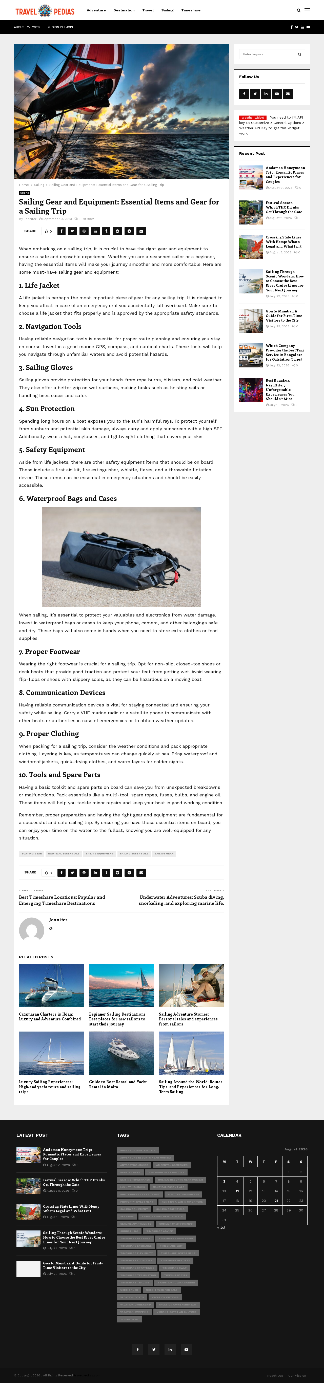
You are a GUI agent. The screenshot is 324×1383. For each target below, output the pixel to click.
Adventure (96, 10)
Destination (124, 10)
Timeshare (190, 10)
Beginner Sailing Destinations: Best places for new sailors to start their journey (118, 1019)
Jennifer (30, 219)
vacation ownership (135, 1304)
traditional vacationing (176, 1282)
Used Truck (129, 1289)
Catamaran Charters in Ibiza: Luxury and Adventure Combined (50, 1017)
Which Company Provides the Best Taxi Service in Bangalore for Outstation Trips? (285, 352)
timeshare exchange (136, 1245)
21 (276, 1201)
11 (237, 1191)
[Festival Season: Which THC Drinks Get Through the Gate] (251, 212)
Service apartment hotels (162, 1216)
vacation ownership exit (178, 1304)
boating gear (32, 853)
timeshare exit (171, 1245)
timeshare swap (174, 1267)
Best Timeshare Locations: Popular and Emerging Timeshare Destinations (62, 900)
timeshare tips (175, 1275)
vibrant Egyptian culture (176, 1312)
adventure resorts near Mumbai (145, 1157)
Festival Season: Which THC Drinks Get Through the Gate (284, 207)
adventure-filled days (137, 1150)
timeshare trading (134, 1282)
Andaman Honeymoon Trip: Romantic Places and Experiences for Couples (285, 174)
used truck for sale (161, 1289)
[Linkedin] (170, 1349)
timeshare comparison (175, 1238)
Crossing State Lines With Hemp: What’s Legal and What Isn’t (283, 242)
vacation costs (132, 1297)
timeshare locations (136, 1260)
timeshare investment (178, 1253)
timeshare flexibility (136, 1253)
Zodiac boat (129, 1319)
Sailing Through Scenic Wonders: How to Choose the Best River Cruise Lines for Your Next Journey (285, 280)
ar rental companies (172, 1165)
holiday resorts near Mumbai (180, 1179)
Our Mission (297, 1375)
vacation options (165, 1297)
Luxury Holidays (132, 1187)
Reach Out (275, 1375)
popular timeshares (183, 1194)
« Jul (221, 1227)
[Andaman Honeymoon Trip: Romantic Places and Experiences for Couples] (251, 177)
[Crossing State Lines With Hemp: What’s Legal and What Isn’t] (251, 247)
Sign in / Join (62, 27)
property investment (137, 1201)
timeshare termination (138, 1275)
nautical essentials (63, 853)
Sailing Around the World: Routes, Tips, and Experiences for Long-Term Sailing (191, 1086)
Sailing (167, 10)
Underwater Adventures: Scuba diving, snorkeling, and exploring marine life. (181, 900)
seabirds (127, 1216)
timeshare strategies (137, 1267)
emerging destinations (166, 1172)
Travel (148, 10)
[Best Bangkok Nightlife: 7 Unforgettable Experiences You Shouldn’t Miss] (251, 390)
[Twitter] (153, 1349)
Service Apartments (135, 1223)
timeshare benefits (135, 1238)
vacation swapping (134, 1312)
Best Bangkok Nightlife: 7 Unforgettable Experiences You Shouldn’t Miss (280, 389)
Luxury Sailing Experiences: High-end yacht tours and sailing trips (49, 1086)
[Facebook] (137, 1349)
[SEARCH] (299, 54)
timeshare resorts (175, 1260)
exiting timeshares (135, 1179)
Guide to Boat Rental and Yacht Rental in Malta (118, 1084)
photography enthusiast (140, 1194)
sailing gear (164, 853)
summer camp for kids (176, 1223)
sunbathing (129, 1231)
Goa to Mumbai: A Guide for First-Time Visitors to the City (284, 316)
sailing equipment (100, 853)
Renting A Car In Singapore (182, 1201)
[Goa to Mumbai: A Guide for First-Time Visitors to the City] (251, 321)
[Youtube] (186, 1349)
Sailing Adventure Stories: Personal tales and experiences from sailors (188, 1019)
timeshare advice (159, 1231)
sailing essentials (134, 853)
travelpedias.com (87, 1375)
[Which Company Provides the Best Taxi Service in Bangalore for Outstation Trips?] (251, 355)
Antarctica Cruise (134, 1165)
